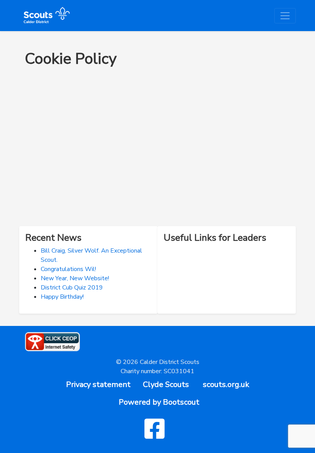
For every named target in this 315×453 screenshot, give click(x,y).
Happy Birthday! (62, 297)
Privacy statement (98, 384)
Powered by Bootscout (159, 402)
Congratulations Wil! (68, 269)
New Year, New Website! (75, 278)
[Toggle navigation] (285, 15)
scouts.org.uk (226, 384)
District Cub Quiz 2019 (72, 287)
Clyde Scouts (166, 384)
